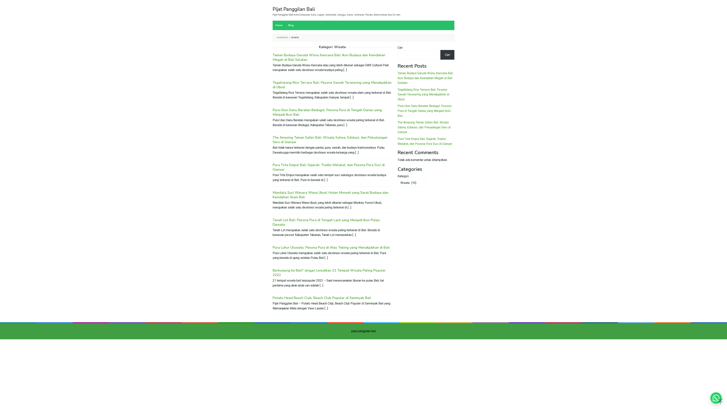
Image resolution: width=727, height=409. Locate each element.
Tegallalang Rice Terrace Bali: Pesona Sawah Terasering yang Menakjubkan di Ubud (423, 94)
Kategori (403, 176)
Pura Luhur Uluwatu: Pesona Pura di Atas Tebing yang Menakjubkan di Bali (331, 247)
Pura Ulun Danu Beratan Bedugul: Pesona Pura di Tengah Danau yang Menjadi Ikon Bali (424, 110)
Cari (400, 47)
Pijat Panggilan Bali (294, 9)
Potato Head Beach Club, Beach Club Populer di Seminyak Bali (322, 298)
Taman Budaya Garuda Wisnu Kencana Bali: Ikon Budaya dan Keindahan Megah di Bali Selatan (425, 78)
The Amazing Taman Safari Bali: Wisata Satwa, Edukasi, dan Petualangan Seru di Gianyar (424, 127)
